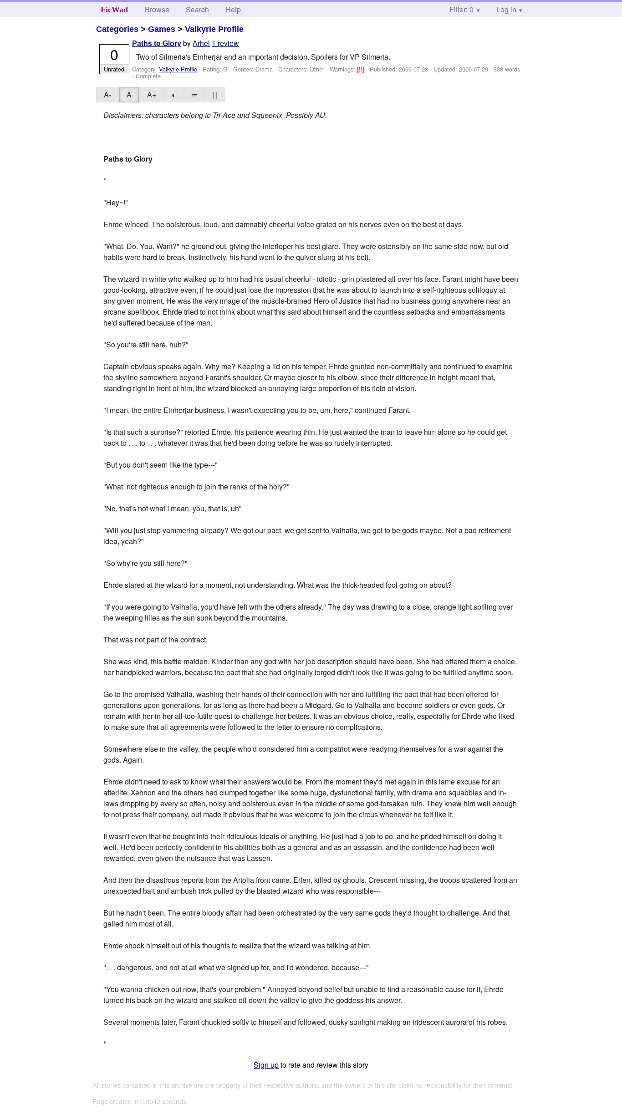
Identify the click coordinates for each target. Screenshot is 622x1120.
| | (215, 94)
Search (197, 9)
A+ (151, 94)
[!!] (361, 69)
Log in (506, 9)
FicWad (114, 9)
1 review (225, 43)
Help (233, 9)
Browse (157, 9)
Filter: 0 (461, 9)
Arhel (201, 43)
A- (107, 94)
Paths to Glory (156, 43)
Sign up (266, 1064)
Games (161, 29)
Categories (117, 29)
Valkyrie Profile (214, 29)
